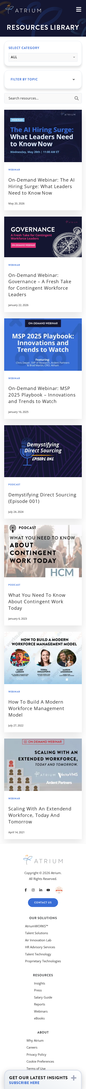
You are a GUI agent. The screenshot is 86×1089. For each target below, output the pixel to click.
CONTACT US (43, 902)
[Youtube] (48, 890)
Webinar (14, 170)
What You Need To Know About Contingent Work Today (37, 601)
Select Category (24, 48)
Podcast (14, 484)
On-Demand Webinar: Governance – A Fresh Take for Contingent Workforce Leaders (39, 284)
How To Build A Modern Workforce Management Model (36, 708)
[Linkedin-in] (40, 890)
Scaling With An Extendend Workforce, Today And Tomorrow (39, 815)
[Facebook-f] (25, 890)
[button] (43, 1080)
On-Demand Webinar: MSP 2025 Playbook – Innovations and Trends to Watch (42, 394)
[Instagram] (33, 890)
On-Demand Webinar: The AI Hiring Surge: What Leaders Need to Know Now (41, 186)
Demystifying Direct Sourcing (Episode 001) (42, 497)
